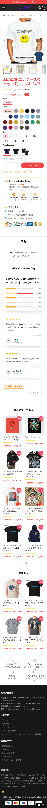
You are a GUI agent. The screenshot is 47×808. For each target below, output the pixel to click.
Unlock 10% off (5, 796)
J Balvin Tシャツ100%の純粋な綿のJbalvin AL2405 (12, 511)
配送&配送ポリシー (9, 746)
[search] (39, 7)
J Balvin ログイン (18, 15)
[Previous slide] (5, 40)
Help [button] (42, 805)
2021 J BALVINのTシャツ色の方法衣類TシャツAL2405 (12, 639)
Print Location (8, 145)
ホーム (4, 15)
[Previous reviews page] (29, 393)
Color (5, 107)
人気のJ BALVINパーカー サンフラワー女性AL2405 (34, 548)
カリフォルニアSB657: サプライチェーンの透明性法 (22, 734)
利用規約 (5, 724)
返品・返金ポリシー (10, 753)
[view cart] (43, 7)
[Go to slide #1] (7, 69)
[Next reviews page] (41, 393)
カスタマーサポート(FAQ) (12, 760)
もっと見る (23, 563)
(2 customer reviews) (22, 90)
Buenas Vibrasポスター (34, 437)
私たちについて (8, 720)
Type (5, 99)
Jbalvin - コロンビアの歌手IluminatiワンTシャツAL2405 (34, 639)
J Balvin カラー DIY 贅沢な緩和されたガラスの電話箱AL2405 (34, 511)
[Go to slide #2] (20, 69)
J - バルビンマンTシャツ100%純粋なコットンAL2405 (12, 602)
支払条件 (5, 749)
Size (4, 132)
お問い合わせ (7, 756)
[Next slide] (42, 40)
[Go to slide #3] (33, 69)
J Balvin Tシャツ (35, 15)
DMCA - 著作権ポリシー (11, 731)
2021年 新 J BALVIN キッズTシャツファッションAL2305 (34, 474)
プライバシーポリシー (10, 727)
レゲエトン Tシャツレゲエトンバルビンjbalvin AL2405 (12, 548)
